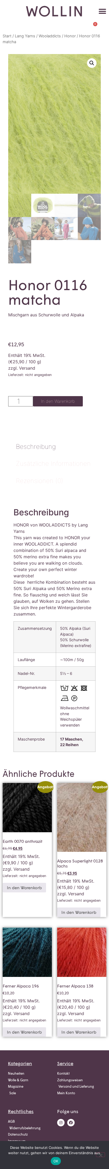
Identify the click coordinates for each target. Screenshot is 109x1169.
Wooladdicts (50, 36)
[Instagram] (61, 1122)
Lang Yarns (25, 36)
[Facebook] (71, 1122)
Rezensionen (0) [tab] (39, 481)
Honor (70, 36)
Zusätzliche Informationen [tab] (53, 463)
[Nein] (100, 1154)
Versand (27, 368)
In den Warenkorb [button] (24, 887)
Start (7, 36)
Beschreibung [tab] (36, 446)
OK (55, 1161)
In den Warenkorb (58, 401)
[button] (102, 11)
